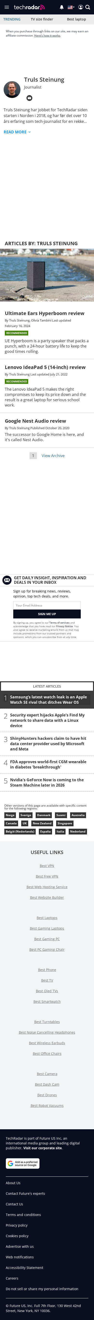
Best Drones (47, 1095)
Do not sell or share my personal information (42, 1289)
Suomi (61, 815)
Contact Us (14, 1204)
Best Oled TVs (47, 991)
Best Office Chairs (47, 1053)
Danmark (43, 815)
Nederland (78, 831)
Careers (12, 1278)
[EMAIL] (29, 98)
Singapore (65, 823)
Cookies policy (17, 1236)
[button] (87, 7)
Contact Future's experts (25, 1193)
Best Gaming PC (47, 939)
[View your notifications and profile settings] (62, 7)
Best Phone (47, 969)
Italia (60, 831)
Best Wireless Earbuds (47, 1043)
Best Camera (47, 1073)
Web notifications (20, 1257)
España (45, 831)
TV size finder (42, 19)
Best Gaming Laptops (47, 928)
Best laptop (76, 19)
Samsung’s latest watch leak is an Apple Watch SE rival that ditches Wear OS (48, 699)
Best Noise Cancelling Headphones (47, 1032)
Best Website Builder (47, 897)
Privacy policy (16, 1225)
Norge (10, 815)
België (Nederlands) (20, 831)
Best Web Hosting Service (47, 887)
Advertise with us (20, 1246)
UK (25, 823)
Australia (78, 815)
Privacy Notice (64, 626)
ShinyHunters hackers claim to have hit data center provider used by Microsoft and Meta (48, 744)
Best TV (47, 980)
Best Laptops (47, 917)
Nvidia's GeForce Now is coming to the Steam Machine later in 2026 (47, 782)
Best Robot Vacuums (47, 1105)
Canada (11, 823)
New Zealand (42, 823)
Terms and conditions (23, 1214)
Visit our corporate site (42, 1148)
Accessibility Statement (24, 1267)
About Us (13, 1183)
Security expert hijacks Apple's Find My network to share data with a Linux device (47, 720)
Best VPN (47, 865)
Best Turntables (47, 1021)
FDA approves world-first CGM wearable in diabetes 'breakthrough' (48, 764)
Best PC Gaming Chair (47, 949)
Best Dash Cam (47, 1084)
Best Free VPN (47, 876)
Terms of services (59, 622)
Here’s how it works (47, 35)
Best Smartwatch (47, 1001)
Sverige (25, 815)
